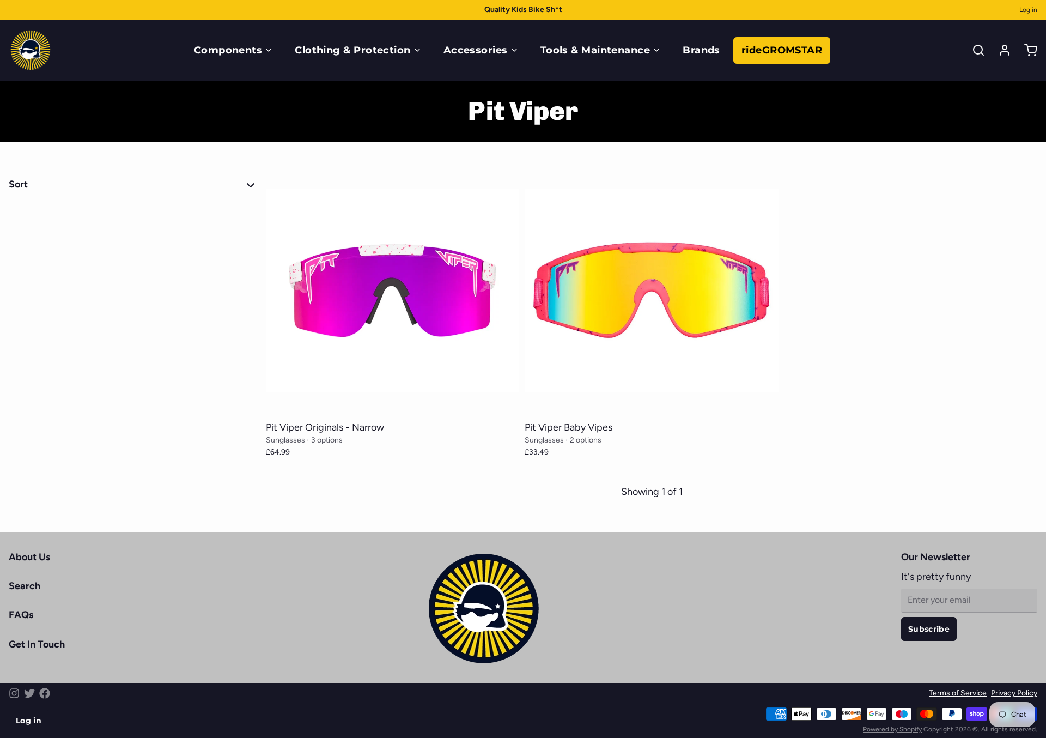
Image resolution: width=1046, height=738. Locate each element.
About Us (29, 557)
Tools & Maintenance (595, 50)
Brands (701, 50)
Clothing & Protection (352, 50)
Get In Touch (37, 644)
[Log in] (1000, 50)
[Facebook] (44, 693)
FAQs (21, 615)
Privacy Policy (1014, 693)
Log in (1028, 10)
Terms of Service (958, 693)
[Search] (974, 50)
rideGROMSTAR (781, 50)
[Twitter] (29, 693)
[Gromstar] (30, 50)
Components (228, 50)
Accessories (475, 50)
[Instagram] (14, 693)
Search (24, 586)
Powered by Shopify (892, 729)
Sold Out (392, 403)
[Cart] (1026, 50)
